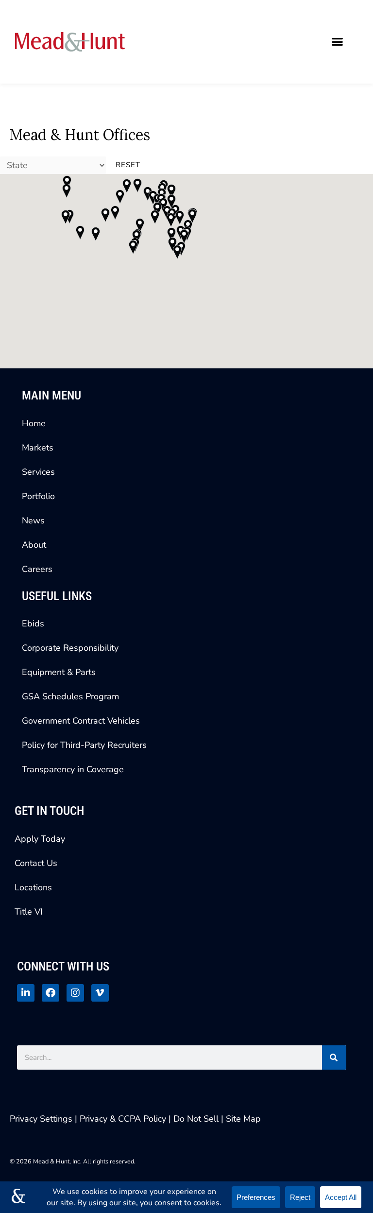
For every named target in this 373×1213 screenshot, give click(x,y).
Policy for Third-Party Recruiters (84, 745)
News (33, 520)
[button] (337, 42)
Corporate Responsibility (70, 648)
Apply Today (40, 839)
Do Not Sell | (198, 1119)
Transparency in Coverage (73, 769)
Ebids (33, 623)
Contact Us (36, 863)
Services (38, 472)
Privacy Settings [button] (41, 1119)
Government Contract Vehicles (81, 721)
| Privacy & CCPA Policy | (124, 1119)
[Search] (334, 1057)
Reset (128, 165)
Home (34, 423)
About (34, 545)
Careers (37, 569)
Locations (33, 887)
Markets (37, 447)
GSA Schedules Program (70, 696)
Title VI (29, 912)
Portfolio (38, 496)
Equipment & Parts (59, 672)
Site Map (243, 1119)
